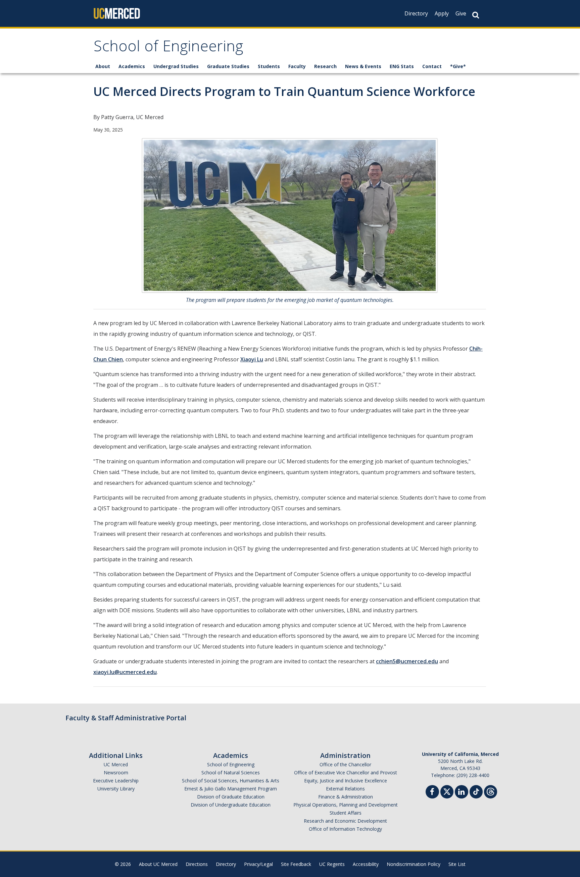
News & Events (363, 66)
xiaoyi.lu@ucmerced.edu (125, 672)
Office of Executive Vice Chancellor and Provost (345, 772)
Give (460, 13)
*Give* (458, 66)
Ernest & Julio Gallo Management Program (230, 788)
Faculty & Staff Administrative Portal (125, 717)
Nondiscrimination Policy (413, 864)
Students (269, 66)
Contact (432, 66)
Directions (197, 864)
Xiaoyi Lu (251, 359)
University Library (116, 788)
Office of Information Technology (345, 829)
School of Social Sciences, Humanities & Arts (230, 780)
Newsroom (116, 772)
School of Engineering (168, 48)
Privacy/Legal (258, 864)
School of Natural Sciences (230, 772)
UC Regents (332, 864)
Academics (131, 66)
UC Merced (116, 764)
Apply (442, 13)
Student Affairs (345, 813)
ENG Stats (402, 66)
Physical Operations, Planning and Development (345, 805)
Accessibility (366, 864)
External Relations (345, 788)
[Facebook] (432, 792)
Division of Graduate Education (230, 796)
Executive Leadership (116, 780)
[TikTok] (476, 791)
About (102, 66)
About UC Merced (158, 864)
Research (325, 66)
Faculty (297, 66)
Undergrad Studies (176, 66)
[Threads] (490, 791)
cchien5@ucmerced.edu (407, 661)
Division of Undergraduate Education (231, 805)
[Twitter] (447, 791)
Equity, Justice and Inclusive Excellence (345, 780)
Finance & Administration (345, 796)
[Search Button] (475, 14)
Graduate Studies (228, 66)
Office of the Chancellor (345, 764)
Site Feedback (296, 864)
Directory (416, 13)
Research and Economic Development (345, 821)
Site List (457, 864)
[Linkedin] (461, 792)
